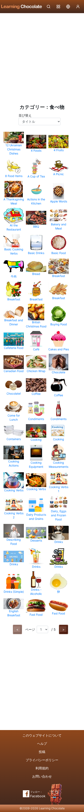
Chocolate (58, 372)
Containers (14, 439)
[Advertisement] (42, 57)
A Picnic (58, 174)
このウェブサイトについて (42, 735)
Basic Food (58, 253)
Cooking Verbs (13, 490)
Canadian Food (14, 371)
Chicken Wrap (36, 371)
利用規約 (42, 768)
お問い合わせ (42, 776)
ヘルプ (42, 744)
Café (36, 349)
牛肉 (14, 276)
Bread (36, 274)
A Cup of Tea (36, 176)
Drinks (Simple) (14, 591)
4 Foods (36, 150)
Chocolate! (14, 393)
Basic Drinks (36, 253)
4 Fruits (59, 150)
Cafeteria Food (13, 348)
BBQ (36, 226)
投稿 (42, 752)
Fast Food (36, 614)
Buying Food (58, 324)
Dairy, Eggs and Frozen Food (58, 515)
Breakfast (58, 276)
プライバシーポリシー (42, 760)
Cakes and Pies (58, 349)
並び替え (25, 115)
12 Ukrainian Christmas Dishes (14, 149)
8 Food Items (13, 176)
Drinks (58, 542)
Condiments (36, 419)
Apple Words (58, 201)
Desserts (36, 540)
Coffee (36, 393)
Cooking (36, 439)
